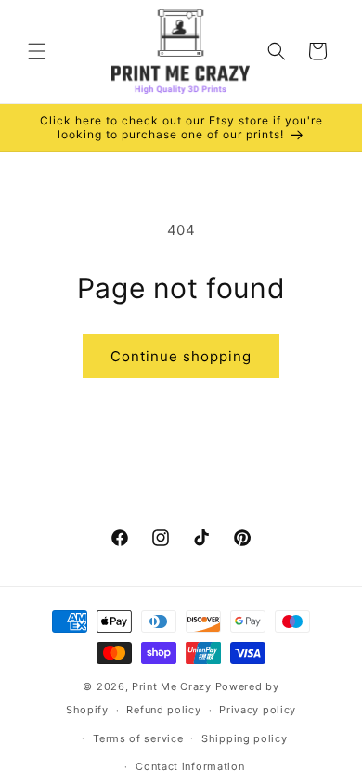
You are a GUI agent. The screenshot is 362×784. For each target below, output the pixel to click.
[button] (37, 51)
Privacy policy (257, 709)
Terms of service (138, 738)
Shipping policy (244, 738)
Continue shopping (181, 356)
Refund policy (163, 709)
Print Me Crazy (172, 686)
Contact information (190, 766)
